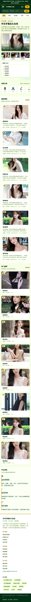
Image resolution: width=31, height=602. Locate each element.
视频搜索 (5, 551)
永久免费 (14, 586)
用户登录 (5, 556)
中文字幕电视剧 (7, 583)
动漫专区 (5, 539)
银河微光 (5, 339)
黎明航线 (5, 200)
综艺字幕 (24, 583)
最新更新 (21, 586)
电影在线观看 (6, 534)
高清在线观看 (7, 586)
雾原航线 (5, 121)
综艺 (27, 15)
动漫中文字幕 (16, 583)
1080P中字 (6, 589)
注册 (27, 6)
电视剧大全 (5, 537)
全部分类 (5, 554)
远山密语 (5, 148)
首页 (4, 15)
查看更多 (27, 100)
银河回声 (5, 227)
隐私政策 (5, 568)
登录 (22, 7)
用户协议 (5, 566)
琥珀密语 (5, 315)
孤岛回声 (5, 363)
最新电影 (5, 599)
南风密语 (5, 253)
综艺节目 (5, 542)
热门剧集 (10, 599)
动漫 (22, 15)
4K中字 (13, 589)
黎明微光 (5, 412)
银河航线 (5, 461)
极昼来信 (5, 174)
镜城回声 (5, 388)
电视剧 (16, 15)
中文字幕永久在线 (8, 580)
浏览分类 (15, 599)
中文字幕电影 (17, 580)
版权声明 (5, 563)
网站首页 (5, 549)
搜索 (27, 11)
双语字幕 (19, 589)
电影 (9, 15)
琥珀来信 (5, 290)
